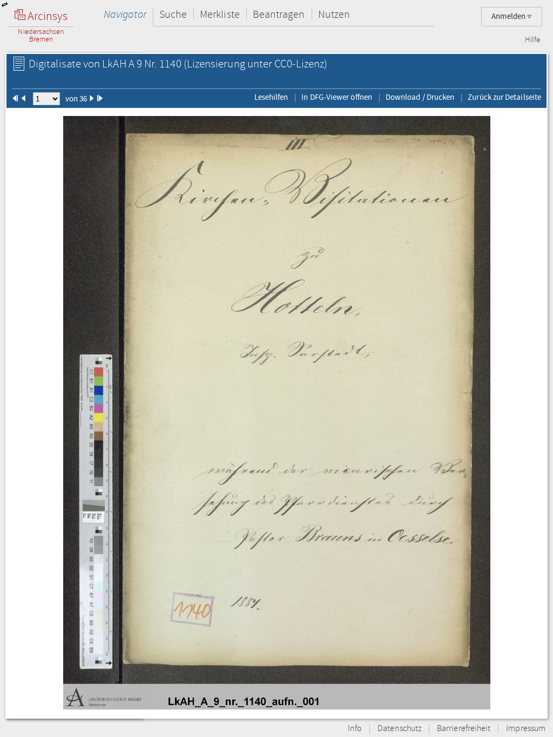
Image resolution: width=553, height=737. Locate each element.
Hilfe (532, 40)
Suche (173, 14)
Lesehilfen (271, 97)
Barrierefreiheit (463, 729)
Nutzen (334, 14)
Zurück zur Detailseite (504, 97)
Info (355, 729)
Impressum (525, 729)
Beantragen (279, 14)
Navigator (125, 14)
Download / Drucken (420, 97)
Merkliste (220, 14)
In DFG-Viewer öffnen (336, 97)
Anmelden (509, 16)
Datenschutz (399, 729)
